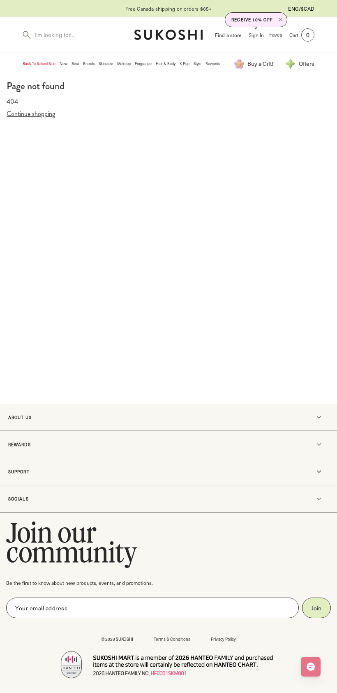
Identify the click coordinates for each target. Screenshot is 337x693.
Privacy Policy (223, 639)
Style (197, 63)
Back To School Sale (39, 63)
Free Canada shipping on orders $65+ (108, 8)
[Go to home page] (168, 35)
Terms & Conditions (172, 639)
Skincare (106, 63)
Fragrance (143, 63)
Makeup (124, 63)
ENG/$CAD (301, 8)
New (63, 63)
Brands (89, 63)
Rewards (212, 63)
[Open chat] (311, 667)
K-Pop (184, 63)
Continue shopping (31, 113)
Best (75, 63)
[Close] (281, 20)
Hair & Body (165, 63)
